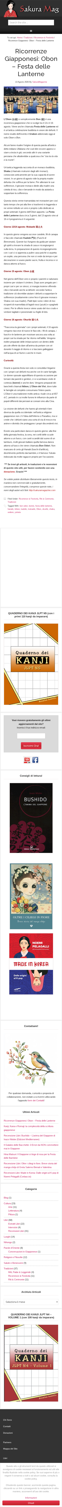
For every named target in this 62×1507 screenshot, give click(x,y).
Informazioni (31, 1497)
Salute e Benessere (13, 1263)
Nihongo (8, 1242)
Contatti (7, 1426)
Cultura (7, 1203)
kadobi (24, 509)
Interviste (12, 1227)
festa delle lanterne (43, 506)
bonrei (31, 506)
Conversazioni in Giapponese (22, 1251)
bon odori (24, 506)
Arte (10, 1207)
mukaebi (31, 509)
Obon (38, 509)
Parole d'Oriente (12, 1248)
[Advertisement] (31, 569)
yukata (18, 512)
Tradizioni (12, 502)
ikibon (17, 509)
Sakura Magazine (31, 8)
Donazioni (8, 1433)
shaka (51, 509)
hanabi (10, 509)
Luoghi (7, 1236)
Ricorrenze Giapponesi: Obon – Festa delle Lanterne (29, 1120)
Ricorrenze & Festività (28, 499)
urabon (11, 512)
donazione (9, 471)
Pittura (11, 1214)
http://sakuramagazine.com (42, 490)
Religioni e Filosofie (13, 1257)
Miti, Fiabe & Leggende (19, 1272)
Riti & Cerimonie (46, 499)
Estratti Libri (14, 1223)
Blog (6, 1197)
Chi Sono (7, 1420)
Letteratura (13, 1210)
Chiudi (31, 1502)
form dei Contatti (36, 1100)
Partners (7, 1442)
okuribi (45, 509)
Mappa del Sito (10, 1448)
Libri (6, 1220)
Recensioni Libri (16, 1231)
